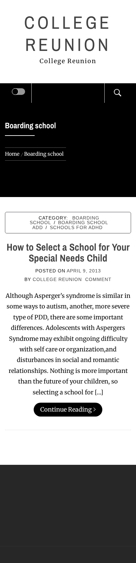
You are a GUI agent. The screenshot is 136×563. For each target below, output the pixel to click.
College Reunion (68, 33)
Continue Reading (66, 409)
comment (98, 279)
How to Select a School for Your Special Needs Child (68, 252)
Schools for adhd (76, 227)
